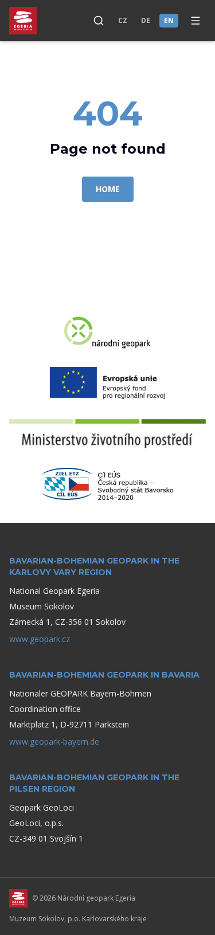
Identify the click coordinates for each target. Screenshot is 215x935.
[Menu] (195, 20)
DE (145, 20)
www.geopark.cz (39, 638)
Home (108, 188)
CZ (122, 20)
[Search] (98, 20)
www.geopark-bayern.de (54, 741)
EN (169, 20)
